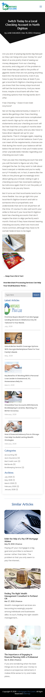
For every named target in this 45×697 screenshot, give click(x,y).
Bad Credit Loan (11, 461)
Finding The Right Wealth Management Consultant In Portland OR (21, 596)
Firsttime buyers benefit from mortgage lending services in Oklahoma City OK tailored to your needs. (22, 320)
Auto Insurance (11, 458)
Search (36, 295)
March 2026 (9, 483)
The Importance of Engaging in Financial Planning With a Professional (21, 655)
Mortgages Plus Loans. (27, 691)
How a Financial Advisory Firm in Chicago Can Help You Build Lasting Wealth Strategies (22, 437)
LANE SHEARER (13, 33)
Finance (37, 33)
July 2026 (8, 477)
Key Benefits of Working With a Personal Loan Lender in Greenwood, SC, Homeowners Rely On (21, 378)
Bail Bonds (9, 464)
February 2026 (10, 486)
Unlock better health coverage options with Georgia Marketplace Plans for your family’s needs (22, 349)
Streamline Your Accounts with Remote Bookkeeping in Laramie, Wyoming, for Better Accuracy (21, 408)
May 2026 (8, 480)
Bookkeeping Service (13, 467)
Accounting (9, 455)
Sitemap (27, 693)
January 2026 (10, 489)
